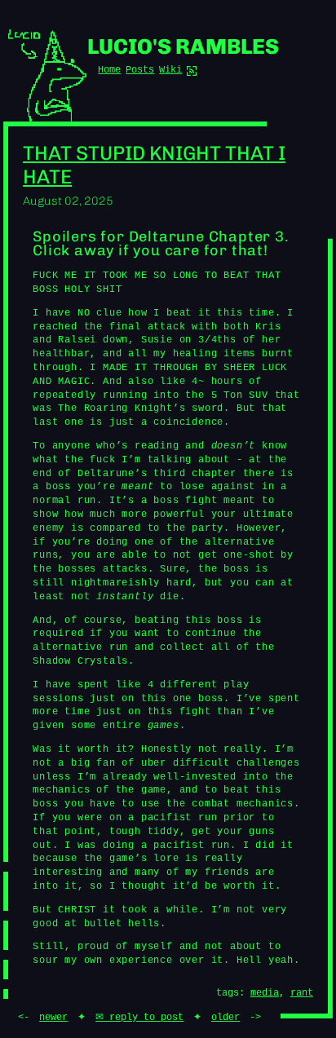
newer (53, 1017)
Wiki (170, 70)
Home (109, 70)
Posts (140, 70)
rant (301, 993)
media (264, 993)
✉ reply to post (139, 1017)
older (225, 1017)
